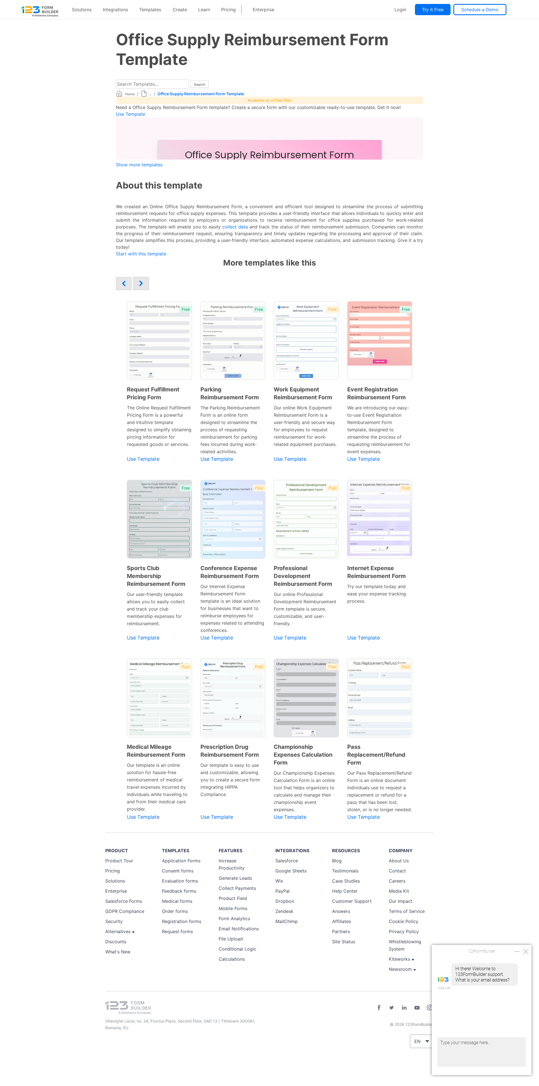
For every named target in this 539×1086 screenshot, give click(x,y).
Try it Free (433, 9)
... (150, 94)
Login (400, 9)
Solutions (82, 9)
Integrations (115, 9)
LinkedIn (404, 1007)
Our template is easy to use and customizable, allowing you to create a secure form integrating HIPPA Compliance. (230, 779)
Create (180, 9)
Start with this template (141, 254)
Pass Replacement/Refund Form (376, 754)
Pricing (228, 9)
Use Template (130, 114)
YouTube (417, 1007)
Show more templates (139, 164)
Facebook (379, 1007)
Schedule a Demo (480, 9)
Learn (204, 9)
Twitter (391, 1007)
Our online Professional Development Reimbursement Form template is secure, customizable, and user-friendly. (305, 608)
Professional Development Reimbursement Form (303, 576)
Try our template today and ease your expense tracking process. (376, 594)
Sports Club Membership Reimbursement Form (156, 576)
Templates (150, 9)
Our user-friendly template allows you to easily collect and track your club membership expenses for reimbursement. (156, 608)
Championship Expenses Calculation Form (303, 754)
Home (130, 94)
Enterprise (263, 9)
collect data (235, 227)
